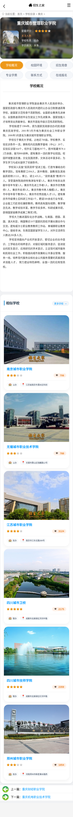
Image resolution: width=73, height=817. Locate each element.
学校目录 (30, 14)
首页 (19, 14)
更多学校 (58, 303)
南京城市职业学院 (19, 369)
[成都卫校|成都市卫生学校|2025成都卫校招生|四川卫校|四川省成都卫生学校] (36, 5)
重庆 (40, 14)
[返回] (4, 6)
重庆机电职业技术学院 (36, 797)
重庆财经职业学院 (33, 789)
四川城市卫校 (16, 603)
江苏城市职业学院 (19, 525)
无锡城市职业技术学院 (23, 447)
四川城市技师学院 (19, 680)
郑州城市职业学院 (19, 758)
